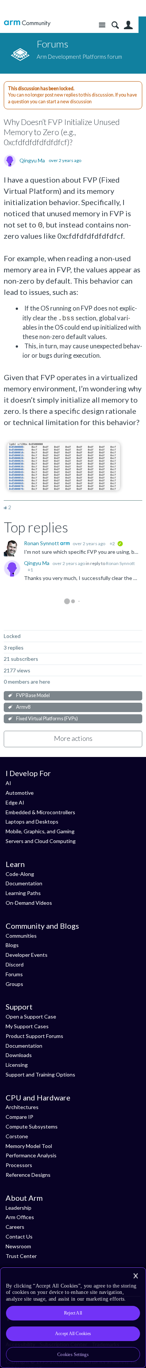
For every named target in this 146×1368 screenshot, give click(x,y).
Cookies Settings (73, 1354)
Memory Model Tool (29, 1146)
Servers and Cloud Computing (41, 841)
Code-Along (20, 874)
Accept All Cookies (73, 1333)
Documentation (24, 883)
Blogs (12, 945)
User (128, 25)
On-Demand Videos (29, 903)
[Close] (135, 1276)
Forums (14, 974)
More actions (73, 738)
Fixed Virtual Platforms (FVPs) (47, 718)
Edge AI (15, 802)
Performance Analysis (31, 1155)
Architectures (22, 1107)
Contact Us (19, 1236)
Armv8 (23, 707)
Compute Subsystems (32, 1126)
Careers (15, 1227)
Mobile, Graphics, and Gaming (40, 831)
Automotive (20, 793)
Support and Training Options (40, 1074)
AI (8, 783)
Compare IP (19, 1117)
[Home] (27, 23)
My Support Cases (27, 1026)
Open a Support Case (31, 1016)
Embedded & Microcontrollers (40, 812)
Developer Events (27, 955)
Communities (21, 935)
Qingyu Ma (32, 161)
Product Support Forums (34, 1036)
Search (115, 25)
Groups (14, 984)
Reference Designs (28, 1175)
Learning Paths (23, 893)
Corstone (17, 1136)
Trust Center (21, 1256)
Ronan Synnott (42, 543)
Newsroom (18, 1246)
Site (102, 25)
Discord (15, 964)
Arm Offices (20, 1217)
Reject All (73, 1313)
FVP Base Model (33, 695)
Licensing (17, 1065)
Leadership (18, 1207)
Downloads (19, 1055)
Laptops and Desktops (32, 821)
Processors (19, 1165)
